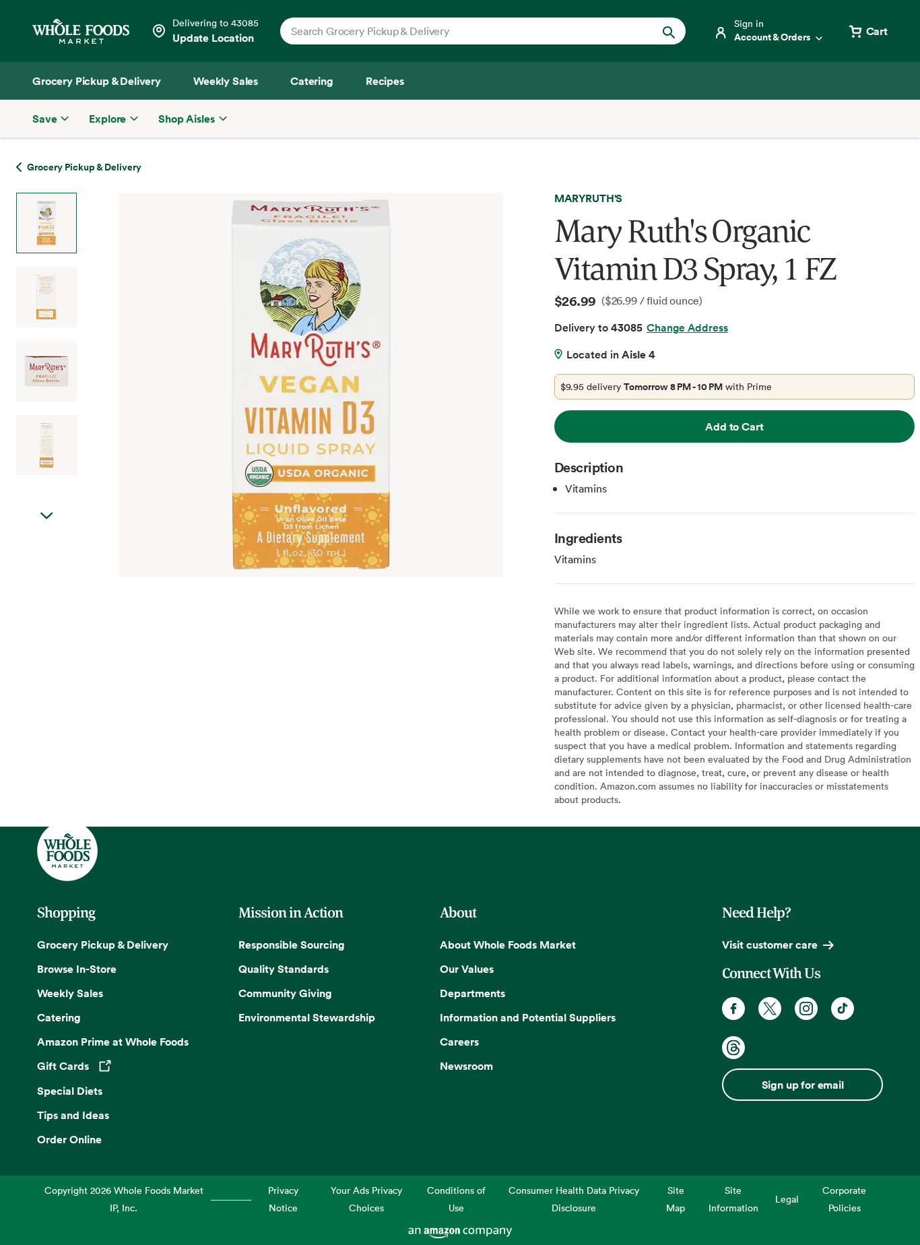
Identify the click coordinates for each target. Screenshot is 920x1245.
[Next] (275, 385)
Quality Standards (283, 968)
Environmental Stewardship (306, 1017)
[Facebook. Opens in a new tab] (733, 1008)
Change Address (687, 327)
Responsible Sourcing (291, 944)
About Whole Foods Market (508, 944)
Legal (787, 1198)
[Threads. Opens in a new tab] (733, 1047)
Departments (472, 993)
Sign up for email (803, 1084)
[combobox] (463, 31)
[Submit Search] (669, 31)
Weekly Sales (70, 993)
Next (46, 516)
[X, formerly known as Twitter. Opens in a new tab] (769, 1008)
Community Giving (285, 993)
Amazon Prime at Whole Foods (113, 1041)
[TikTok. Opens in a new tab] (842, 1008)
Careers (459, 1041)
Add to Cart (734, 426)
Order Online (69, 1139)
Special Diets (69, 1090)
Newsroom (466, 1065)
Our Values (467, 968)
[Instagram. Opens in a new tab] (806, 1008)
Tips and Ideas (73, 1115)
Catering (59, 1017)
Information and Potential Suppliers (528, 1017)
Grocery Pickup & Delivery (102, 944)
